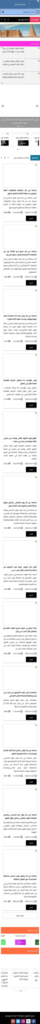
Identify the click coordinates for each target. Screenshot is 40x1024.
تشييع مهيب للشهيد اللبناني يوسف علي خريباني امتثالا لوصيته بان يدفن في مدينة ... (20, 439)
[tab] (22, 36)
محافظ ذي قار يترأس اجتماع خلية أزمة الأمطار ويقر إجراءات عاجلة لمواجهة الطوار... (20, 752)
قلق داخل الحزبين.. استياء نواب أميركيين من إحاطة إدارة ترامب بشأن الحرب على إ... (20, 568)
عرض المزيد (20, 915)
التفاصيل (23, 143)
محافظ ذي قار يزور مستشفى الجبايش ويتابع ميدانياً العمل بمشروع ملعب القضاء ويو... (20, 504)
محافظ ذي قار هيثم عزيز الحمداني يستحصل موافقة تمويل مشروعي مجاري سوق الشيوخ (20, 816)
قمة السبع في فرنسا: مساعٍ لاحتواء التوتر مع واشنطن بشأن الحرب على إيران (20, 629)
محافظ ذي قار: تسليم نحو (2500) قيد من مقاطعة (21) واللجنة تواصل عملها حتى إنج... (20, 253)
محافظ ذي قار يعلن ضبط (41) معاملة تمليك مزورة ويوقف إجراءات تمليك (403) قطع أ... (20, 317)
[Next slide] (2, 30)
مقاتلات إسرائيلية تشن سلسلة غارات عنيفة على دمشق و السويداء (19, 157)
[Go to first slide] (2, 106)
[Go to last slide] (37, 30)
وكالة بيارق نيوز (23, 19)
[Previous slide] (2, 47)
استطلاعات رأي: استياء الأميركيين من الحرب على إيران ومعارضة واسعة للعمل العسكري (20, 694)
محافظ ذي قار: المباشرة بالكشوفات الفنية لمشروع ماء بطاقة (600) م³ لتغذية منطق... (20, 192)
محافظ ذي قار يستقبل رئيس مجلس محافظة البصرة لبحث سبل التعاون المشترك (20, 877)
